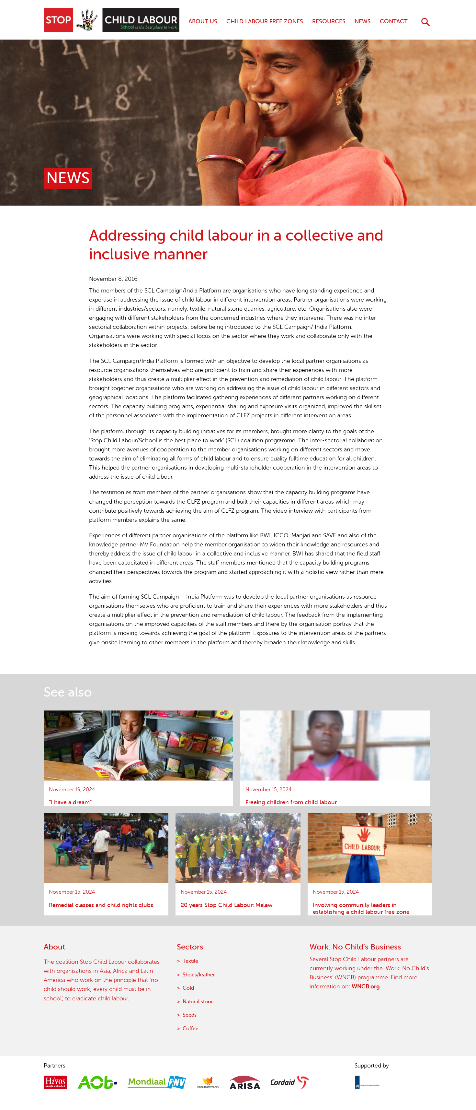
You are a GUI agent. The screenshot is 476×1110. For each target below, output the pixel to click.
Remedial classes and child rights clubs (101, 905)
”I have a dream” (70, 802)
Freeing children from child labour (291, 802)
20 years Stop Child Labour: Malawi (227, 905)
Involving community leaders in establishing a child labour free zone (361, 908)
